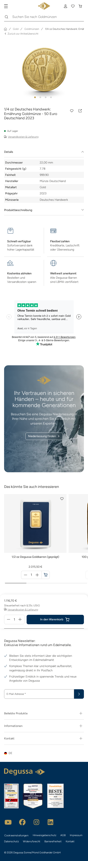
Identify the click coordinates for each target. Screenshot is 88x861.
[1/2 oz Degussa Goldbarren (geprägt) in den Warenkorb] (46, 575)
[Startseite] (5, 29)
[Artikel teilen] (80, 111)
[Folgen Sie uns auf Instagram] (36, 822)
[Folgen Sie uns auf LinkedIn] (50, 822)
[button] (72, 111)
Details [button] (8, 152)
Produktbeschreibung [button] (18, 210)
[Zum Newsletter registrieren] (79, 694)
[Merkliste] (73, 6)
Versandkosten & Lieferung (23, 136)
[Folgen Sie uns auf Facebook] (22, 822)
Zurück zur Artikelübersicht (23, 33)
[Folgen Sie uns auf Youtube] (8, 822)
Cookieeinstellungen (16, 835)
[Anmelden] (65, 6)
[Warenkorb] (80, 6)
